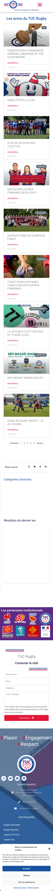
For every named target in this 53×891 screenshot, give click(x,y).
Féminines (11, 500)
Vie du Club (11, 486)
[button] (49, 848)
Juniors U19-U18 (11, 834)
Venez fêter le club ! (21, 100)
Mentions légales (33, 888)
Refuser (26, 875)
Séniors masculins (14, 495)
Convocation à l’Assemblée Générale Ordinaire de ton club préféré (25, 54)
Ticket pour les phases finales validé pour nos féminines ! (23, 285)
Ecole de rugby (13, 515)
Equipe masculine (12, 825)
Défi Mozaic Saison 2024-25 (25, 377)
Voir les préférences (26, 882)
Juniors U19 (12, 505)
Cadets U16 (11, 510)
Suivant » (40, 443)
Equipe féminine (11, 830)
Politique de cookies (19, 888)
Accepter (26, 869)
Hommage (11, 490)
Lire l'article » (13, 63)
